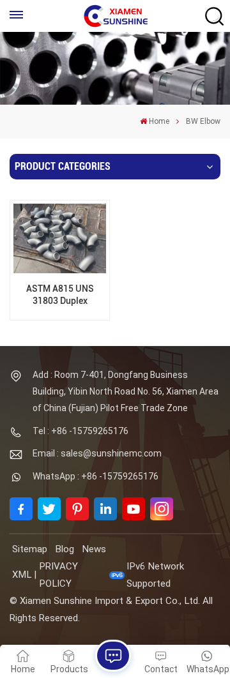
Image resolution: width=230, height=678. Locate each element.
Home (159, 121)
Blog (64, 549)
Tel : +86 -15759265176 (80, 431)
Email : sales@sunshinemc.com (97, 453)
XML (21, 574)
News (94, 549)
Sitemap (29, 549)
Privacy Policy (58, 575)
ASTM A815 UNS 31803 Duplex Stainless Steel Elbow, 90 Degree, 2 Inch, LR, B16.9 (59, 295)
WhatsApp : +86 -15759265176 (95, 476)
